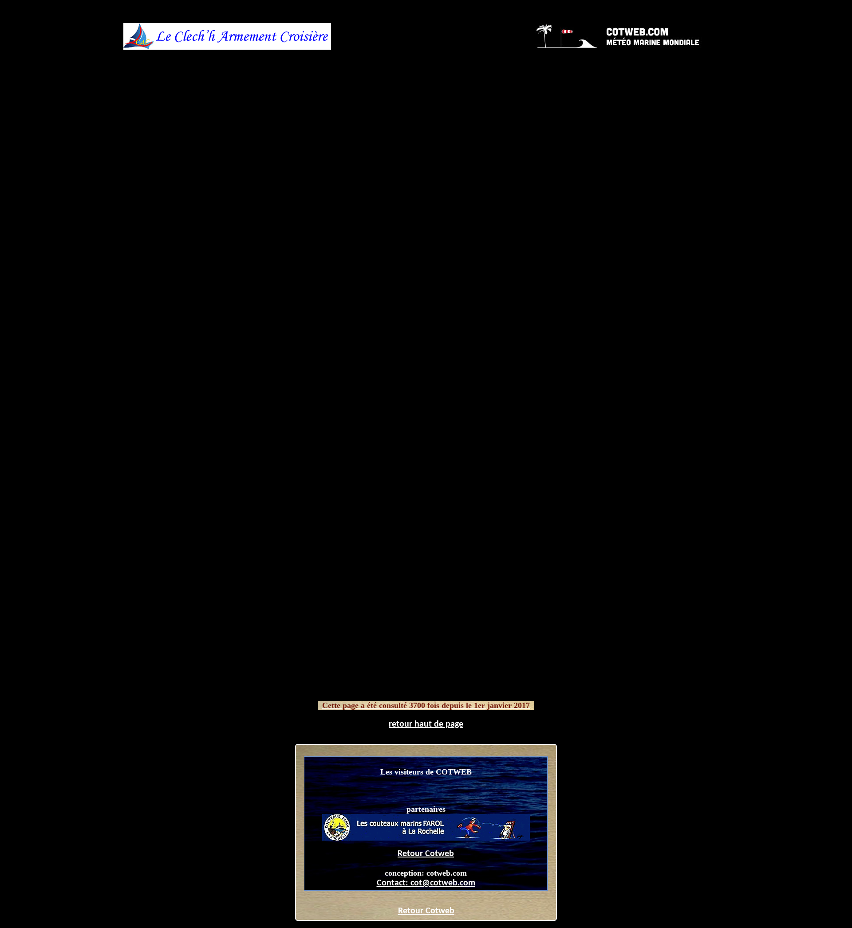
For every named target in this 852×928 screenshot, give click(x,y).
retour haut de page (426, 724)
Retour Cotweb (426, 853)
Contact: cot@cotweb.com (426, 883)
